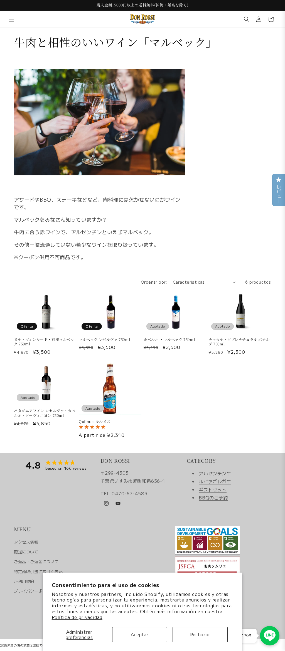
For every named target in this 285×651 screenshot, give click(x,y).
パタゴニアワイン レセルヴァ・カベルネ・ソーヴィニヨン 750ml (44, 413)
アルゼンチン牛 (215, 473)
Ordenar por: (154, 282)
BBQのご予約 (213, 497)
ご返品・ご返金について (36, 561)
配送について (26, 552)
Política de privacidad (77, 617)
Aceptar (139, 634)
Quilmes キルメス (94, 421)
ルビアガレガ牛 (215, 481)
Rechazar (200, 634)
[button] (12, 19)
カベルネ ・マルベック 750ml (169, 339)
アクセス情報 (26, 542)
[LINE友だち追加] (269, 635)
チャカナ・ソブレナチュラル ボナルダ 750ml (238, 342)
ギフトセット (213, 489)
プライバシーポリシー (34, 591)
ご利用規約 (24, 581)
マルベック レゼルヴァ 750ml (104, 339)
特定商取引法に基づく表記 (38, 571)
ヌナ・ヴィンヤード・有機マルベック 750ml (44, 342)
